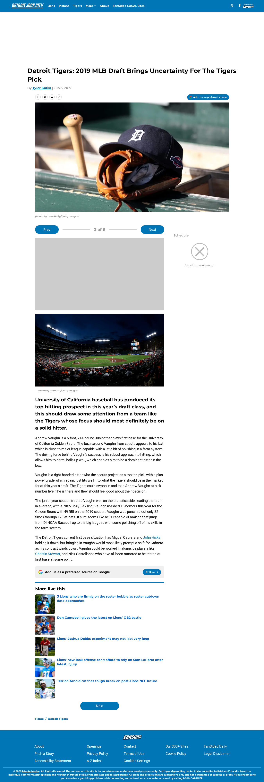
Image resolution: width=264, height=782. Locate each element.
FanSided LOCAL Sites (128, 6)
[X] (232, 5)
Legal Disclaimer (217, 753)
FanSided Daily (215, 746)
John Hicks (151, 537)
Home (39, 719)
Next (152, 229)
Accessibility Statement (52, 761)
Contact (130, 746)
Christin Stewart (47, 554)
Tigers (77, 6)
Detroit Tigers (58, 719)
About (104, 6)
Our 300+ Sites (177, 746)
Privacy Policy (97, 753)
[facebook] (240, 5)
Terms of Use (134, 753)
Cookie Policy (176, 753)
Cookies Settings (137, 761)
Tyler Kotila (41, 88)
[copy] (59, 97)
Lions (51, 6)
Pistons (64, 6)
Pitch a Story (44, 753)
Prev (46, 229)
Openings (94, 746)
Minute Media (30, 771)
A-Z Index (94, 761)
